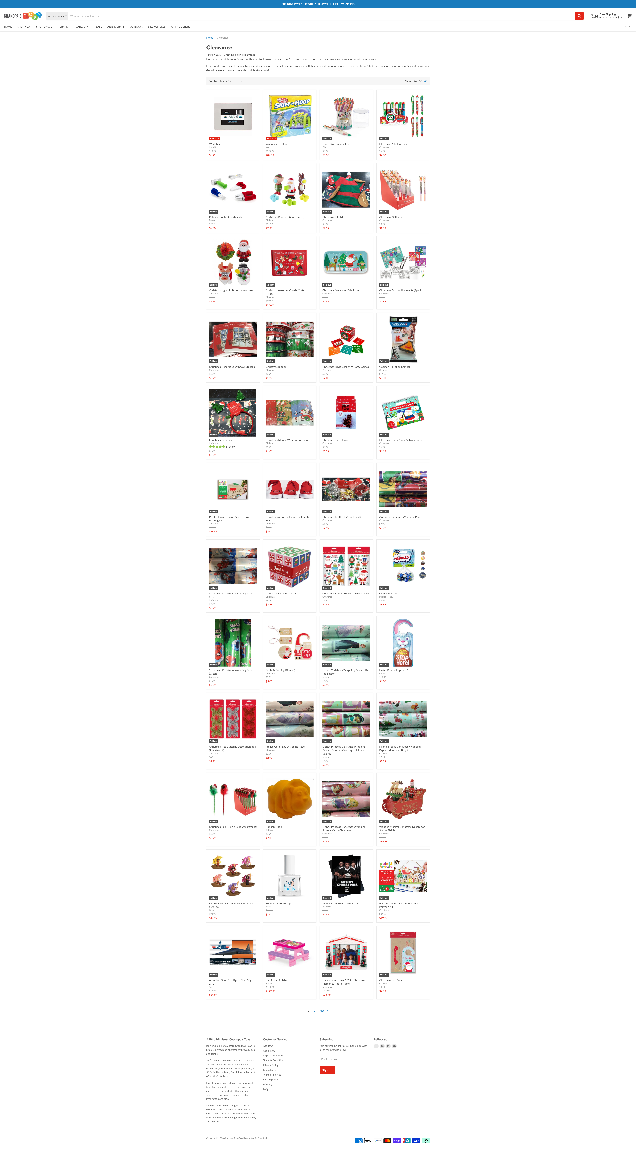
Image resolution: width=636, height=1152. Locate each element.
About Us (268, 1045)
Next (323, 1010)
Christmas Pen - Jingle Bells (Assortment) (233, 826)
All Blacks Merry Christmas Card (341, 903)
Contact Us (269, 1050)
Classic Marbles (388, 593)
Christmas (384, 147)
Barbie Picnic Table (277, 980)
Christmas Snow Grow (335, 439)
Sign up (327, 1070)
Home (8, 26)
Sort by (213, 81)
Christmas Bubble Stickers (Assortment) (345, 593)
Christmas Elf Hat (332, 217)
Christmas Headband (221, 439)
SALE (99, 26)
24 (415, 81)
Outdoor (136, 26)
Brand (64, 26)
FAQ (265, 1089)
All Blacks (326, 906)
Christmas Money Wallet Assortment (287, 439)
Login (627, 26)
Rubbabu (213, 220)
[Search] (579, 16)
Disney (212, 910)
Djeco (325, 147)
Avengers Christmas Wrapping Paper (400, 516)
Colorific (213, 147)
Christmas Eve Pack (390, 980)
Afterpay (267, 1084)
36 (420, 81)
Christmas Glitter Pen (391, 217)
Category (82, 26)
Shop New (24, 26)
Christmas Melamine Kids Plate (340, 290)
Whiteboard (216, 143)
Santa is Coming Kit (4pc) (280, 670)
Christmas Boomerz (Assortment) (285, 217)
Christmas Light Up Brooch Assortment (232, 290)
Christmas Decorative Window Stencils (232, 366)
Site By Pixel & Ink (258, 1138)
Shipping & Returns (273, 1055)
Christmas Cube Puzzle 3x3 (281, 593)
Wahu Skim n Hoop (277, 143)
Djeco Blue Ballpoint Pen (336, 143)
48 (425, 81)
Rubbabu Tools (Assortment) (225, 217)
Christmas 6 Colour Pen (393, 143)
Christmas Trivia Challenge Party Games (345, 366)
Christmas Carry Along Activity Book (400, 439)
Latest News (270, 1069)
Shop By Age (44, 26)
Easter (382, 673)
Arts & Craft (115, 26)
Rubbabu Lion (274, 826)
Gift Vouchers (180, 26)
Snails (268, 906)
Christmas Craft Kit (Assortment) (341, 516)
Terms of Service (272, 1074)
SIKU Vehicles (156, 26)
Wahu (268, 147)
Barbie (269, 983)
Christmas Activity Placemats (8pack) (400, 290)
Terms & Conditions (274, 1060)
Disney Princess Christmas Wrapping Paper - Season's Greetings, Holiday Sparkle (343, 750)
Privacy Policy (270, 1065)
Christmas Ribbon (276, 366)
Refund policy (270, 1079)
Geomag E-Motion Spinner (394, 366)
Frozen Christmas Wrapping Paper (286, 746)
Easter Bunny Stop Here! (393, 670)
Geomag (383, 370)
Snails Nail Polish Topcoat (281, 903)
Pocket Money (386, 596)
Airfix (211, 987)
